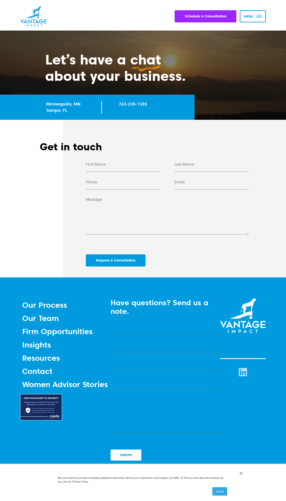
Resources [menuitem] (41, 358)
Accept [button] (220, 491)
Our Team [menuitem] (40, 318)
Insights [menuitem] (36, 345)
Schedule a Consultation (205, 16)
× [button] (240, 472)
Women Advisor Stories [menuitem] (65, 384)
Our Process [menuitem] (44, 305)
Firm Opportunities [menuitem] (57, 331)
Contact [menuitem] (37, 371)
